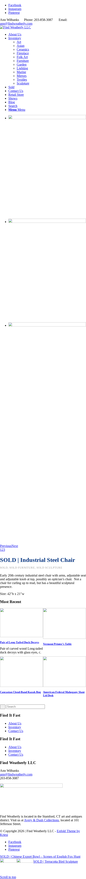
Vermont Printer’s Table (57, 644)
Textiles (22, 79)
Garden (22, 64)
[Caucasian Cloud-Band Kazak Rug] (21, 686)
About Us (14, 723)
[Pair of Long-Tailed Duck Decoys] (21, 636)
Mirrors (22, 76)
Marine (21, 72)
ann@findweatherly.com (16, 23)
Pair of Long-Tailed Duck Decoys (19, 642)
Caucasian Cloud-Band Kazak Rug (20, 692)
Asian (20, 45)
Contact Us (15, 731)
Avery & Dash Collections (41, 820)
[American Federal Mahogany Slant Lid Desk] (64, 686)
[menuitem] (47, 34)
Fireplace (23, 53)
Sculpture (23, 83)
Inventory (14, 727)
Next (14, 546)
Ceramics (23, 49)
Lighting (22, 68)
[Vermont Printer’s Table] (64, 637)
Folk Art (22, 57)
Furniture (23, 61)
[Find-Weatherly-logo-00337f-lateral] (15, 27)
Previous (5, 546)
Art (19, 42)
